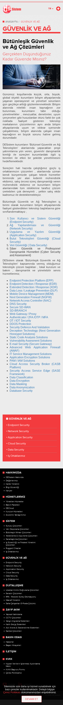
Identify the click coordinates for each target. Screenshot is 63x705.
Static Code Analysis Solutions (29, 337)
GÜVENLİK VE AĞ (16, 558)
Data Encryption (20, 380)
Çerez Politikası (11, 692)
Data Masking (18, 384)
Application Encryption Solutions (30, 357)
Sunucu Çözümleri (14, 526)
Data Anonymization (22, 387)
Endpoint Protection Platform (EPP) (31, 280)
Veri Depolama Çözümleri (17, 529)
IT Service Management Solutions (31, 353)
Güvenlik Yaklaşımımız (16, 515)
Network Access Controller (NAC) (30, 300)
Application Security (20, 437)
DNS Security (18, 303)
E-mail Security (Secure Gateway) (31, 343)
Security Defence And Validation (30, 327)
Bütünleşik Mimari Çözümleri (18, 532)
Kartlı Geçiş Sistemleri (16, 624)
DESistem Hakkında (14, 477)
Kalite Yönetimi (12, 484)
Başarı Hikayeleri (13, 645)
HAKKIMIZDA (13, 472)
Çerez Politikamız (14, 673)
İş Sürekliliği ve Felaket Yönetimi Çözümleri (21, 543)
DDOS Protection (20, 323)
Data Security (16, 449)
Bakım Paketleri (13, 505)
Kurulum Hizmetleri (14, 511)
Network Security (18, 431)
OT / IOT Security (21, 320)
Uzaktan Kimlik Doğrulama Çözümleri (22, 590)
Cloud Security (17, 443)
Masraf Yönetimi (13, 600)
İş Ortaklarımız (16, 456)
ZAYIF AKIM (13, 609)
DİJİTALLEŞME (14, 585)
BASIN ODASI (14, 637)
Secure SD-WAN (20, 307)
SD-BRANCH (18, 310)
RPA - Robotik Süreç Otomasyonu (21, 597)
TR (50, 8)
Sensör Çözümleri (14, 593)
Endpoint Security (19, 425)
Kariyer (9, 490)
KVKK (9, 659)
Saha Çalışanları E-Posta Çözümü (21, 603)
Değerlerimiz (12, 480)
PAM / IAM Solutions (22, 360)
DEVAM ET (31, 699)
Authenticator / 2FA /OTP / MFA (29, 317)
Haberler (10, 642)
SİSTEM (10, 521)
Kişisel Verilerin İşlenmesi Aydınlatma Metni (23, 664)
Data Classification (21, 377)
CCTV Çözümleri (13, 617)
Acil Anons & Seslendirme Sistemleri (22, 627)
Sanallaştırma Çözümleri (16, 539)
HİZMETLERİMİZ (15, 497)
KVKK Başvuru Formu (15, 669)
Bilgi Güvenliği (12, 487)
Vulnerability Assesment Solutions (31, 340)
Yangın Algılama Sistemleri (18, 621)
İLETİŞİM (11, 651)
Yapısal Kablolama (14, 614)
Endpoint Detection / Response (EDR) (33, 283)
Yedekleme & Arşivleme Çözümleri (21, 536)
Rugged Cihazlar (13, 548)
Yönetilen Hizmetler (15, 501)
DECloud (10, 508)
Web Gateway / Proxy (23, 313)
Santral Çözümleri (14, 631)
